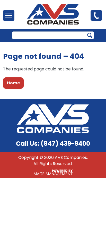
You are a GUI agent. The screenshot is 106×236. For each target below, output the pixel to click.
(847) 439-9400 (96, 15)
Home (13, 83)
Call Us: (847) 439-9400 (53, 143)
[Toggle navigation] (8, 15)
